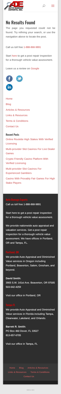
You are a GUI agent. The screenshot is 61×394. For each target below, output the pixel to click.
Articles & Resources (18, 109)
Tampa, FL (21, 242)
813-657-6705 (13, 335)
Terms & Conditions (17, 121)
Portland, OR (33, 295)
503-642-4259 (13, 287)
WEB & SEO (30, 390)
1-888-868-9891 (32, 47)
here (14, 55)
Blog (8, 104)
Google (35, 68)
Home (9, 98)
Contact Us (12, 126)
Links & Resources (17, 115)
